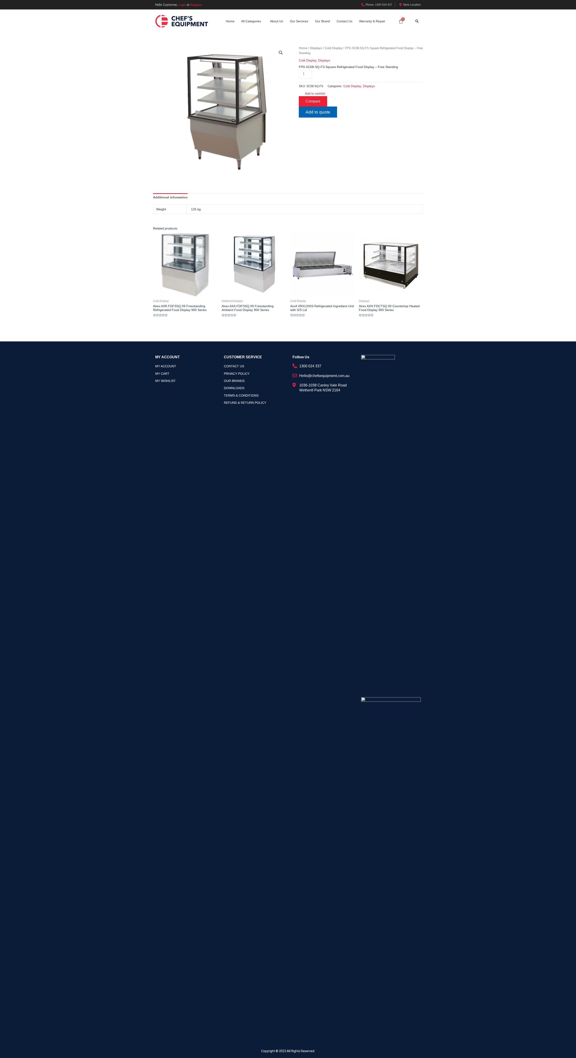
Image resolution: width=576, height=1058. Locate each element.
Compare (313, 101)
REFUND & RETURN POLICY (245, 402)
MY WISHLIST (165, 381)
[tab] (170, 197)
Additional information (170, 197)
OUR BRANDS (234, 381)
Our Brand (322, 21)
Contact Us (344, 21)
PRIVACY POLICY (237, 373)
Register (196, 5)
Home (230, 21)
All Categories (251, 21)
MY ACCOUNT (165, 366)
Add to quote (318, 112)
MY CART (162, 373)
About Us (276, 21)
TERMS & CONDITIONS (241, 395)
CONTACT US (234, 366)
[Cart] (401, 21)
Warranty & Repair (372, 21)
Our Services (299, 21)
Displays (316, 48)
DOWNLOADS (234, 388)
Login (182, 5)
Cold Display (333, 48)
